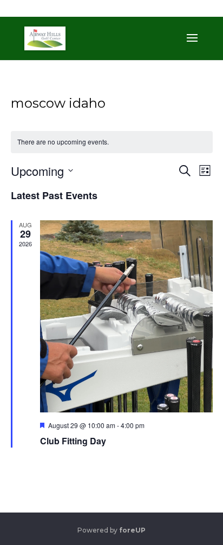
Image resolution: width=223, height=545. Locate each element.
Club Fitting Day (73, 441)
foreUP (132, 530)
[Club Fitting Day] (126, 316)
